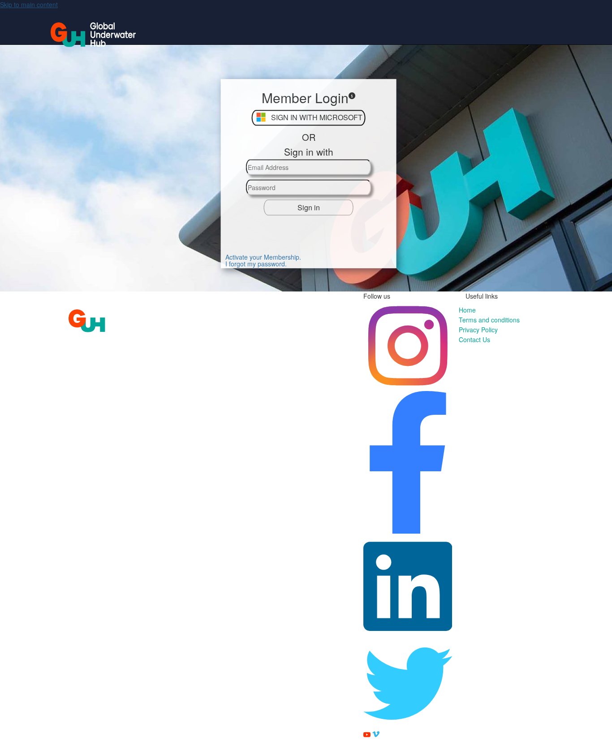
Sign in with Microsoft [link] (316, 118)
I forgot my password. (256, 264)
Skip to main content (29, 4)
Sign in (308, 207)
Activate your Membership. (263, 257)
